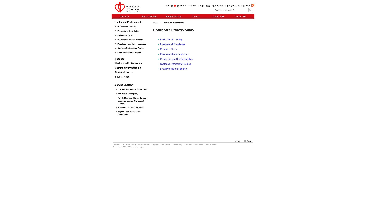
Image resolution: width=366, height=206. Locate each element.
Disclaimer (188, 144)
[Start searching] (250, 10)
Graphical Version (189, 5)
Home (167, 5)
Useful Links (218, 16)
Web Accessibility (211, 144)
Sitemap (240, 5)
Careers (196, 16)
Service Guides (149, 16)
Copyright (155, 144)
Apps (202, 5)
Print (248, 5)
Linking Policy (177, 144)
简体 (214, 5)
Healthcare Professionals (173, 22)
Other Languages (226, 5)
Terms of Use (198, 144)
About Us (124, 16)
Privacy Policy (165, 144)
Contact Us (240, 16)
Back (248, 141)
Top (238, 141)
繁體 (208, 5)
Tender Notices (173, 16)
